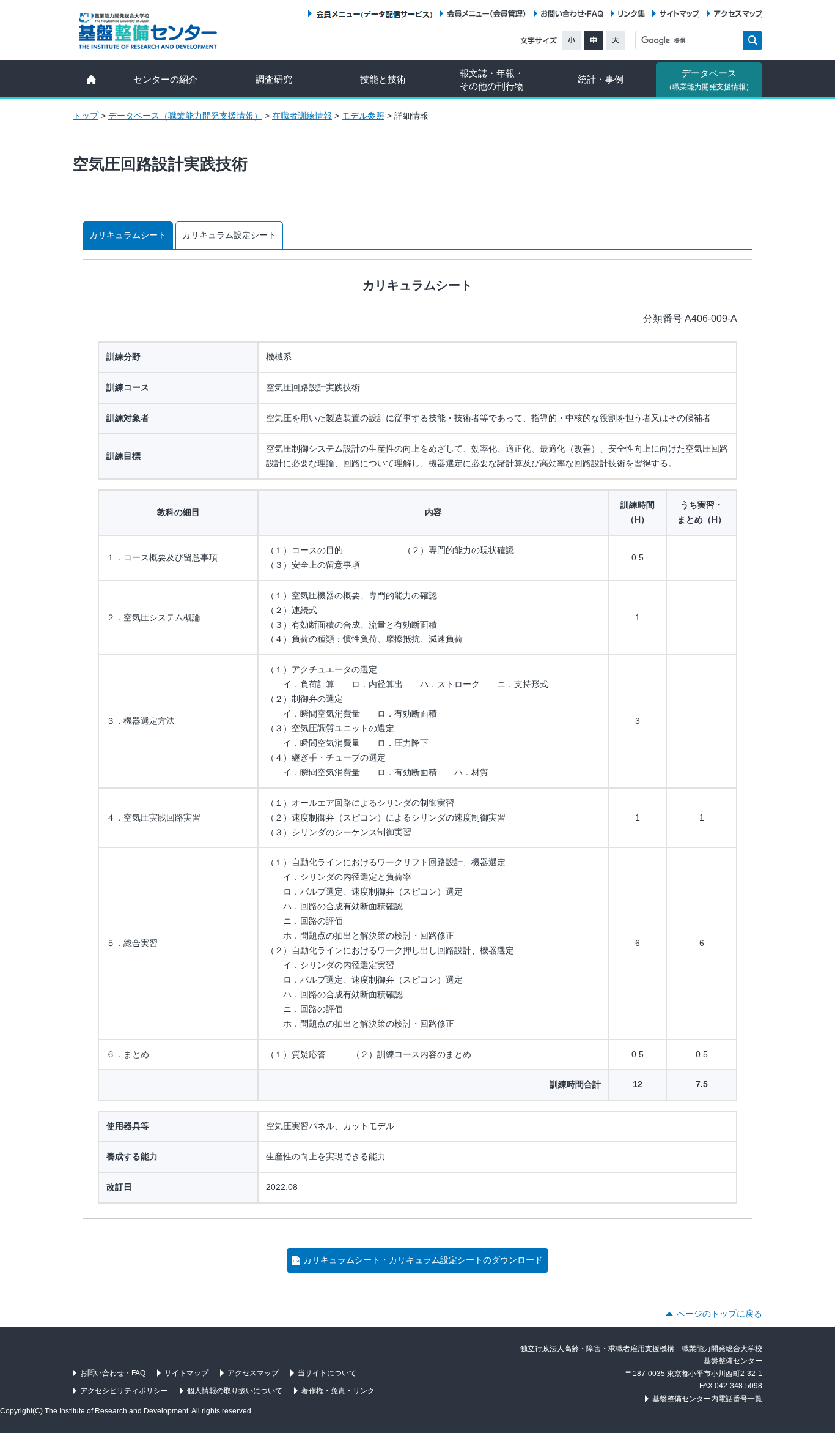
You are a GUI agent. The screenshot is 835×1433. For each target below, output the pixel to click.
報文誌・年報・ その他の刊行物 (492, 79)
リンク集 (631, 14)
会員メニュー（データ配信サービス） (373, 14)
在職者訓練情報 (302, 116)
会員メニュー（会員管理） (486, 14)
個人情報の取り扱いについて (234, 1390)
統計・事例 (600, 79)
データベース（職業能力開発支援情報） (185, 116)
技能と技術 (383, 79)
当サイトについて (327, 1373)
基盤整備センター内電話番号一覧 (707, 1398)
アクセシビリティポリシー (124, 1390)
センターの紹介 (165, 79)
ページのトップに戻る (719, 1314)
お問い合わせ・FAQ (572, 14)
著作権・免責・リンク (338, 1390)
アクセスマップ (738, 14)
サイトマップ (679, 14)
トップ (85, 116)
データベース (709, 79)
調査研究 (274, 79)
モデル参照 (363, 116)
